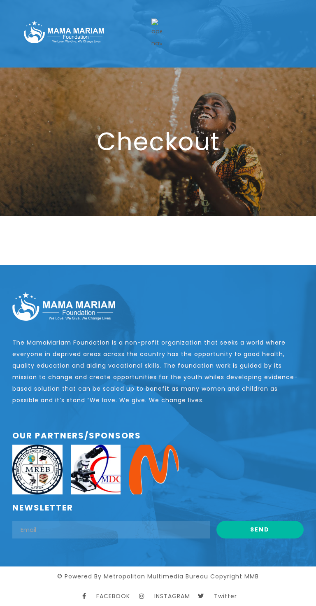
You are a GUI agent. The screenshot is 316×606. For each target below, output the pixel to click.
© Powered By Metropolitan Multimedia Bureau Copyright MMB (158, 576)
